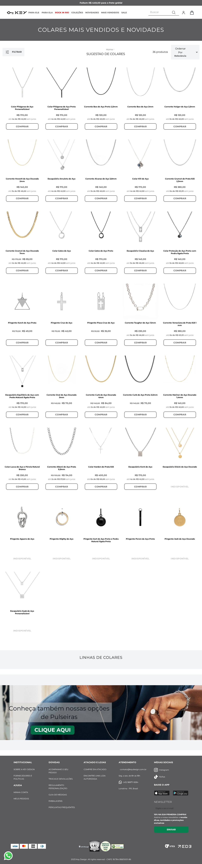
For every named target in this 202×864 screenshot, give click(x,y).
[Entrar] (184, 12)
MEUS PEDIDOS (21, 798)
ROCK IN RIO (62, 12)
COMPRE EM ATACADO (95, 769)
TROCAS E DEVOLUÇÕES (61, 779)
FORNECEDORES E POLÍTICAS (23, 777)
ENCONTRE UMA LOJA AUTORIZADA (95, 777)
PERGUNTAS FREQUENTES (62, 807)
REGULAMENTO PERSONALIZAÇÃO (58, 787)
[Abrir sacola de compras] (192, 12)
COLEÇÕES (77, 12)
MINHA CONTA (21, 792)
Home (109, 49)
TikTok (162, 777)
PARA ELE (33, 12)
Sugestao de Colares (105, 54)
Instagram (164, 770)
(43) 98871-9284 (130, 782)
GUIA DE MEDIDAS (58, 794)
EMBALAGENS (55, 801)
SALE (124, 12)
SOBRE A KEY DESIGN (24, 769)
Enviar (171, 829)
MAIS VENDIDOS (110, 12)
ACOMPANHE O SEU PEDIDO (58, 771)
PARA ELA (47, 12)
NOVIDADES (92, 12)
